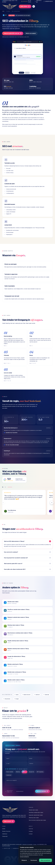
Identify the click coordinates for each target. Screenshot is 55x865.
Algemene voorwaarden (27, 844)
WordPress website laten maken (36, 812)
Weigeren (24, 860)
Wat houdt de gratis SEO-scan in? (13, 563)
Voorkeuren (33, 860)
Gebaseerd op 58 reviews (20, 480)
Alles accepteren (45, 860)
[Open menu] (33, 6)
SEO (24, 771)
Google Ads (31, 771)
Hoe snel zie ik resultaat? (11, 552)
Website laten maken (33, 810)
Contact (30, 833)
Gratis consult (8, 821)
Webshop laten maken (34, 817)
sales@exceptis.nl (17, 848)
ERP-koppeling (40, 771)
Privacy (34, 844)
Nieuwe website (9, 771)
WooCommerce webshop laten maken (37, 820)
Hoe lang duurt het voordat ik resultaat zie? (16, 558)
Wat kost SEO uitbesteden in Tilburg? (14, 541)
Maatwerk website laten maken (36, 815)
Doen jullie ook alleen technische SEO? (15, 569)
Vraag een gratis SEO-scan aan (12, 33)
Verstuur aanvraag (42, 791)
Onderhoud (8, 775)
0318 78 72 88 (7, 848)
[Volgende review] (51, 502)
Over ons (31, 828)
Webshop (18, 771)
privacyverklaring (19, 791)
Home (3, 11)
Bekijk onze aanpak (31, 33)
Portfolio (31, 831)
